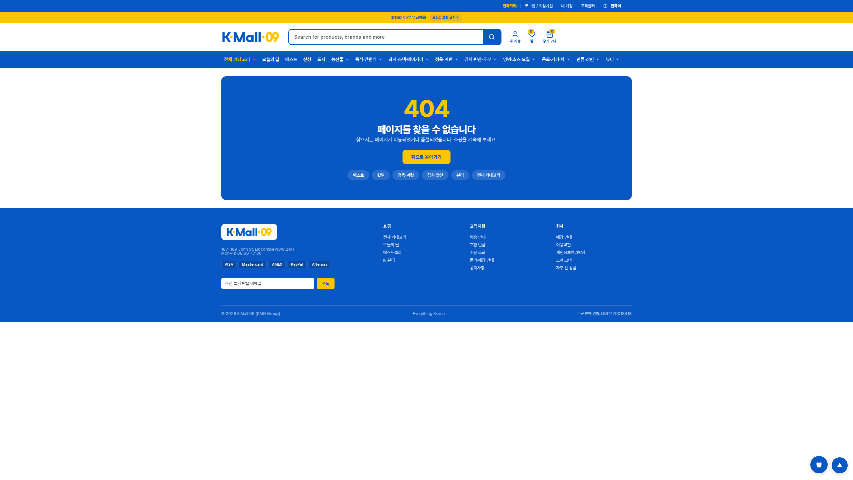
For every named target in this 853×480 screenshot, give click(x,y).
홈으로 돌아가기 (426, 157)
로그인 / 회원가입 (539, 6)
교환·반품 (477, 244)
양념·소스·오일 (516, 59)
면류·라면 (585, 59)
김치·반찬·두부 (477, 59)
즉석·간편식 (366, 59)
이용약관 (563, 244)
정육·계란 (443, 59)
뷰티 (610, 59)
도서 (321, 59)
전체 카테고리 (237, 59)
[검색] (492, 37)
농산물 (337, 59)
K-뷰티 (389, 260)
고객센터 (588, 6)
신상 (307, 59)
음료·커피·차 (553, 59)
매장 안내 (564, 237)
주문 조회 (477, 252)
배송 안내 (477, 237)
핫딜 (381, 175)
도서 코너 (564, 260)
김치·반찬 (435, 175)
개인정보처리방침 (570, 252)
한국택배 (509, 6)
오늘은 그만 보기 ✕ (445, 17)
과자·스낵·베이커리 (406, 59)
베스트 (291, 59)
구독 (325, 283)
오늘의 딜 (270, 59)
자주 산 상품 (566, 267)
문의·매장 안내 (482, 260)
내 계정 (566, 6)
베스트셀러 (392, 252)
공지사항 (477, 267)
